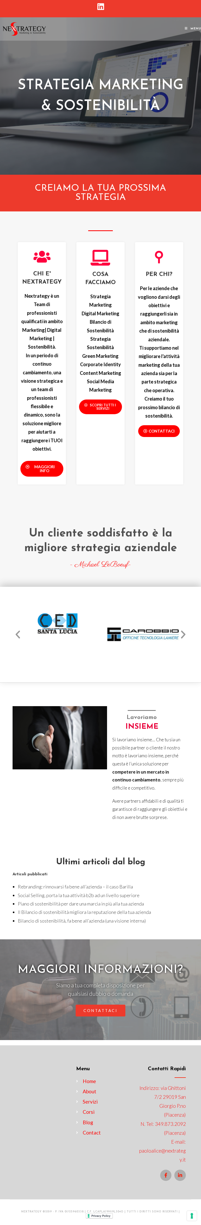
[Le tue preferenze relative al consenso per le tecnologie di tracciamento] (192, 1216)
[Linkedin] (180, 1175)
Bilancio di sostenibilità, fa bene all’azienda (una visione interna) (82, 921)
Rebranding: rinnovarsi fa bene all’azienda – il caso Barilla (75, 887)
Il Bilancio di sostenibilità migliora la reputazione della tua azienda (84, 912)
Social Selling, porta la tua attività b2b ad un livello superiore (78, 895)
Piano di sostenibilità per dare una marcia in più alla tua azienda (81, 904)
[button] (41, 469)
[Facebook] (165, 1175)
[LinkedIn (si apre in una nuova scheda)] (100, 6)
